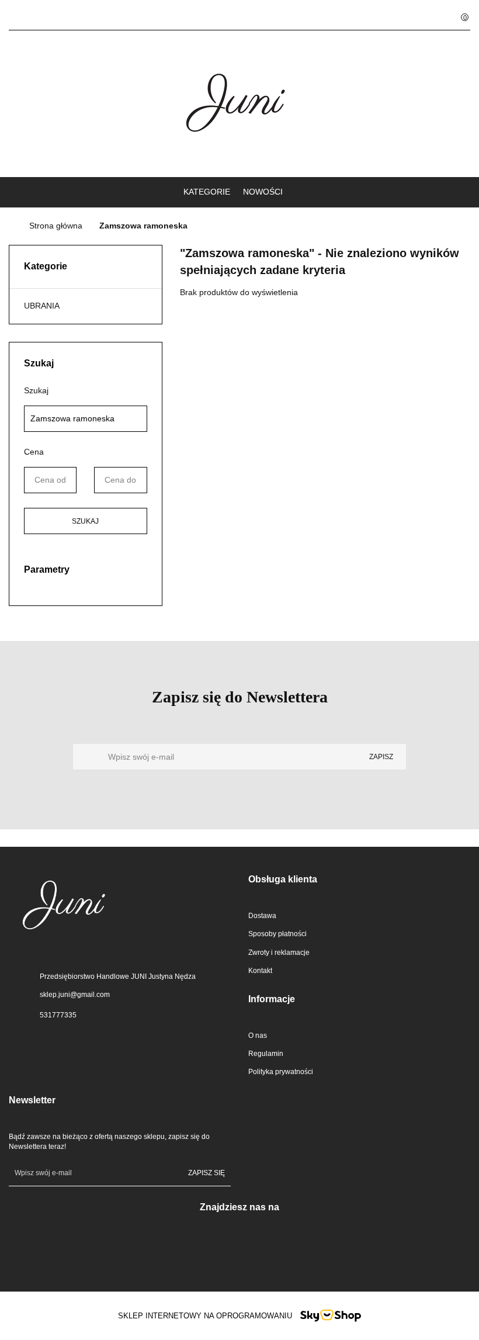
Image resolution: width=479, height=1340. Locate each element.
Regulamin (265, 1054)
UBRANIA (42, 305)
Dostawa (262, 916)
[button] (359, 880)
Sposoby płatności (277, 934)
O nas (257, 1035)
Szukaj (85, 521)
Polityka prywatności (280, 1072)
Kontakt (260, 971)
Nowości (263, 191)
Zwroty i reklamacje (279, 952)
